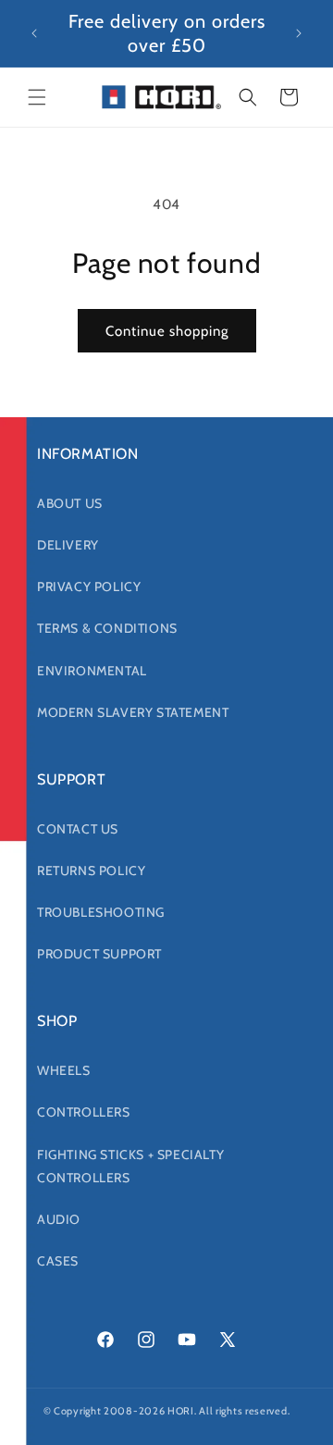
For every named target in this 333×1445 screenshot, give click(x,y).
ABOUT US (70, 503)
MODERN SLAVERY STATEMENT (132, 712)
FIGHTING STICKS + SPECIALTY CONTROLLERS (130, 1166)
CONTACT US (77, 829)
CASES (58, 1261)
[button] (37, 97)
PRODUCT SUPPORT (99, 953)
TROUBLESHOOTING (101, 912)
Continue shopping (166, 331)
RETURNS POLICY (91, 870)
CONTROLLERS (83, 1112)
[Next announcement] (298, 33)
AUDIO (58, 1219)
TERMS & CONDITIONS (107, 628)
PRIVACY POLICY (89, 586)
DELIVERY (68, 545)
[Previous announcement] (34, 33)
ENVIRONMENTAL (92, 670)
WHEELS (64, 1070)
